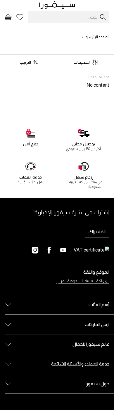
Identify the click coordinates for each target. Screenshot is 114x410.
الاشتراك (97, 231)
